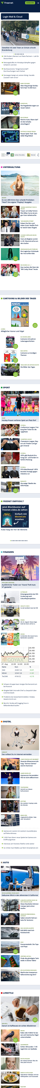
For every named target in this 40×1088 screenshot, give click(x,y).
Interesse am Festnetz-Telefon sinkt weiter (19, 844)
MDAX (4, 673)
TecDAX (5, 676)
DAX (3, 670)
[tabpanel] (20, 36)
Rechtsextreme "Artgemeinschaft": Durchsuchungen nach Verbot (16, 70)
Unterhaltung (11, 167)
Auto (6, 862)
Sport (6, 387)
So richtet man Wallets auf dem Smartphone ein (21, 848)
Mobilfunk (30, 3)
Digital (7, 721)
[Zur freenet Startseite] (7, 2)
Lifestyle (8, 993)
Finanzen (8, 552)
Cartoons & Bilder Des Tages (19, 298)
